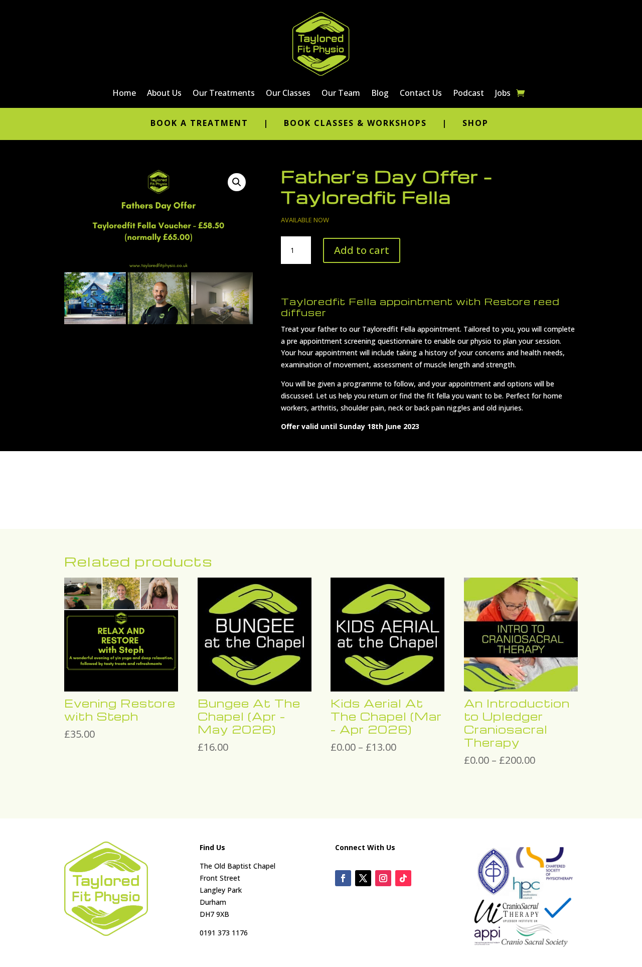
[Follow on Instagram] (383, 878)
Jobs (503, 93)
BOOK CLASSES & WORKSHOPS (355, 122)
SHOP (475, 122)
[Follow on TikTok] (403, 878)
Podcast (468, 93)
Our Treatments (224, 93)
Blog (380, 93)
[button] (237, 182)
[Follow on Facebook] (343, 878)
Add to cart (361, 250)
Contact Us (421, 93)
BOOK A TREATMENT (200, 122)
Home (124, 93)
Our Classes (288, 93)
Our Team (341, 93)
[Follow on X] (363, 878)
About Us (164, 93)
